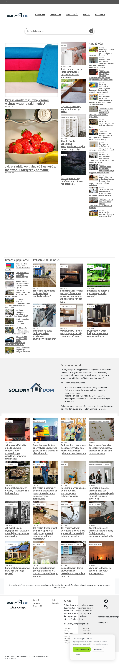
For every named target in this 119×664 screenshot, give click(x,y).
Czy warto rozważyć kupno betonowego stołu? (71, 108)
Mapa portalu (103, 622)
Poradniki (40, 15)
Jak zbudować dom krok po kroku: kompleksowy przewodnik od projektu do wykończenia (101, 447)
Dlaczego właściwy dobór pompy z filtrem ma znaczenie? (72, 180)
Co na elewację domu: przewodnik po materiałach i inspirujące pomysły (73, 570)
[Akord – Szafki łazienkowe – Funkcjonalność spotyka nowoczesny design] (73, 125)
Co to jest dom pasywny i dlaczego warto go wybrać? (17, 570)
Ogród (63, 155)
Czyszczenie (55, 15)
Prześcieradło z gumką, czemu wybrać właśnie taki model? (27, 101)
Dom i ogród (72, 15)
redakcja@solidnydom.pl (108, 617)
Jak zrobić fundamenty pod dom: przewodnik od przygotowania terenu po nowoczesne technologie (45, 490)
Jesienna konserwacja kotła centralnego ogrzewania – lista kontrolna (71, 71)
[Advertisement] (59, 239)
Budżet (64, 464)
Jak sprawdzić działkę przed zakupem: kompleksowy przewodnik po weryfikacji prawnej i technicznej (15, 447)
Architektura (66, 83)
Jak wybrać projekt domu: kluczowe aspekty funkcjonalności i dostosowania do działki (101, 530)
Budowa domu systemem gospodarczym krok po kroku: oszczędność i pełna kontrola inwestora (73, 447)
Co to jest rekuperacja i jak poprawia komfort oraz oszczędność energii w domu (45, 570)
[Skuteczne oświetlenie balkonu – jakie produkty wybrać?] (44, 275)
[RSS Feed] (106, 607)
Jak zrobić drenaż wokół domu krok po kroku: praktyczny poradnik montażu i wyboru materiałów (45, 530)
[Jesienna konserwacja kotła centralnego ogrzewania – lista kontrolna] (73, 53)
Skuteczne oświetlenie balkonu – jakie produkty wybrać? (44, 292)
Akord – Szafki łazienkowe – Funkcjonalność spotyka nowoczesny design (73, 143)
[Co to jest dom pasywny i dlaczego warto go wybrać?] (17, 552)
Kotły (63, 46)
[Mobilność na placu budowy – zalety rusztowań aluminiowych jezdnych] (44, 315)
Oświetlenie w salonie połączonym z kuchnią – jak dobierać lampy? (71, 332)
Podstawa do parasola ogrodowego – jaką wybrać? (98, 292)
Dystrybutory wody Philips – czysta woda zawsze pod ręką (97, 332)
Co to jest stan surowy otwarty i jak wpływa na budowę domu (17, 490)
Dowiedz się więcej (98, 409)
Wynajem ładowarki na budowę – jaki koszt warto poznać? (100, 570)
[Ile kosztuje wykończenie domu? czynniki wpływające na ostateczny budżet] (73, 472)
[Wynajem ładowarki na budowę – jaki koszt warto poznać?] (101, 552)
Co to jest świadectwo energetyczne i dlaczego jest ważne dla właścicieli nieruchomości (45, 447)
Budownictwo (39, 307)
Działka (8, 422)
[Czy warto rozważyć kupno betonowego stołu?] (73, 91)
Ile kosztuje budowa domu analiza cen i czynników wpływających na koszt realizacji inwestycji (101, 490)
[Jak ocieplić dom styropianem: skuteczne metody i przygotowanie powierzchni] (17, 512)
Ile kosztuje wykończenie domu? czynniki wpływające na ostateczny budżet (73, 490)
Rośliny (86, 15)
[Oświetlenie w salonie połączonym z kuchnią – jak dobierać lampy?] (71, 315)
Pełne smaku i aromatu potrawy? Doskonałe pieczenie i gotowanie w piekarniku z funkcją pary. (71, 292)
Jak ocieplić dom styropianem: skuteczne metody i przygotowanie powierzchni (17, 530)
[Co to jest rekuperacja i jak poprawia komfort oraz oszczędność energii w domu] (45, 552)
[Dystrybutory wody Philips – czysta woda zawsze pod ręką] (98, 315)
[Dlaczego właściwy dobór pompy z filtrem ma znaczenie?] (73, 163)
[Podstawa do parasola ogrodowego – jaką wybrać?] (98, 275)
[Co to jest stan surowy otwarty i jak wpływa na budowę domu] (17, 472)
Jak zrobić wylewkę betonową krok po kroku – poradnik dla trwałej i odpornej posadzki (73, 530)
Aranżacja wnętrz (68, 118)
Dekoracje (100, 15)
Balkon (36, 266)
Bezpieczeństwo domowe (99, 422)
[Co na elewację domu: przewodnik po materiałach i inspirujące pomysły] (73, 552)
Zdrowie (91, 307)
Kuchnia (63, 266)
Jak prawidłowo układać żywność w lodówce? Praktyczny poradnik (30, 168)
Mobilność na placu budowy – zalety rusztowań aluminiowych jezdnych (44, 332)
